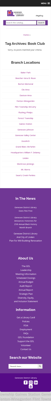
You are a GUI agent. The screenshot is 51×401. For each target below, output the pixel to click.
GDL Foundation (26, 337)
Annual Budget (26, 281)
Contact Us (26, 349)
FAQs (25, 333)
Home (26, 34)
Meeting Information (26, 274)
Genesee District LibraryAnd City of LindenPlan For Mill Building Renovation (25, 237)
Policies (26, 321)
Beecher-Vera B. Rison (25, 78)
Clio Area (25, 89)
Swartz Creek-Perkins (25, 175)
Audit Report (26, 286)
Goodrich (25, 141)
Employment (26, 329)
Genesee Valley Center (25, 135)
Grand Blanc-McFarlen (25, 146)
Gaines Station (25, 124)
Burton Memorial (25, 84)
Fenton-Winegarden (26, 101)
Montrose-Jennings (25, 164)
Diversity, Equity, (26, 297)
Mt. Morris (25, 169)
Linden (26, 158)
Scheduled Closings (25, 278)
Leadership (25, 270)
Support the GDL (26, 341)
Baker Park (25, 72)
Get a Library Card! (26, 317)
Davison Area (26, 95)
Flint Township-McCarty (25, 106)
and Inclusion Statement (26, 301)
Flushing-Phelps (25, 112)
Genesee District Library (26, 377)
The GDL (26, 266)
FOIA (26, 325)
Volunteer (26, 345)
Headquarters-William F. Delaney (25, 152)
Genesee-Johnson (26, 129)
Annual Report (26, 289)
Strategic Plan (26, 293)
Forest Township (25, 118)
